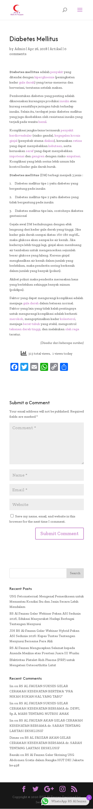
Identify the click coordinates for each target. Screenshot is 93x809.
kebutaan (55, 146)
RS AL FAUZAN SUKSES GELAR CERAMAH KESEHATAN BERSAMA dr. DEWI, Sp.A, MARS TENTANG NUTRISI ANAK (44, 708)
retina (77, 141)
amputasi (73, 156)
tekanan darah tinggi (24, 329)
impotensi (16, 156)
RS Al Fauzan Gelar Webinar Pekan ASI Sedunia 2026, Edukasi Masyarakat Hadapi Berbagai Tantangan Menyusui (45, 619)
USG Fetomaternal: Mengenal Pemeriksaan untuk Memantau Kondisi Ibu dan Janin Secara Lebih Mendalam (46, 601)
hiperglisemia (44, 77)
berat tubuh (31, 324)
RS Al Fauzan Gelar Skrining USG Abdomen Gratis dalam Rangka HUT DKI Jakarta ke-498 (46, 760)
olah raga (72, 329)
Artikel (56, 49)
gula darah (26, 82)
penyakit (56, 72)
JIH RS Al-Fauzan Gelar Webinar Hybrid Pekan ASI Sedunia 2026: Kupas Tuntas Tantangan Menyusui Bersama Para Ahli (44, 636)
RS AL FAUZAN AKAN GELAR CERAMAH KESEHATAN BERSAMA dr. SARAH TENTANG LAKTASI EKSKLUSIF (46, 726)
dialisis (49, 141)
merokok (16, 319)
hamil (42, 122)
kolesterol (67, 319)
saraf (29, 151)
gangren (37, 156)
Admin (19, 49)
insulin (64, 101)
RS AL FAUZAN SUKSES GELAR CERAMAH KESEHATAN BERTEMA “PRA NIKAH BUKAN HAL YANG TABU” (41, 691)
